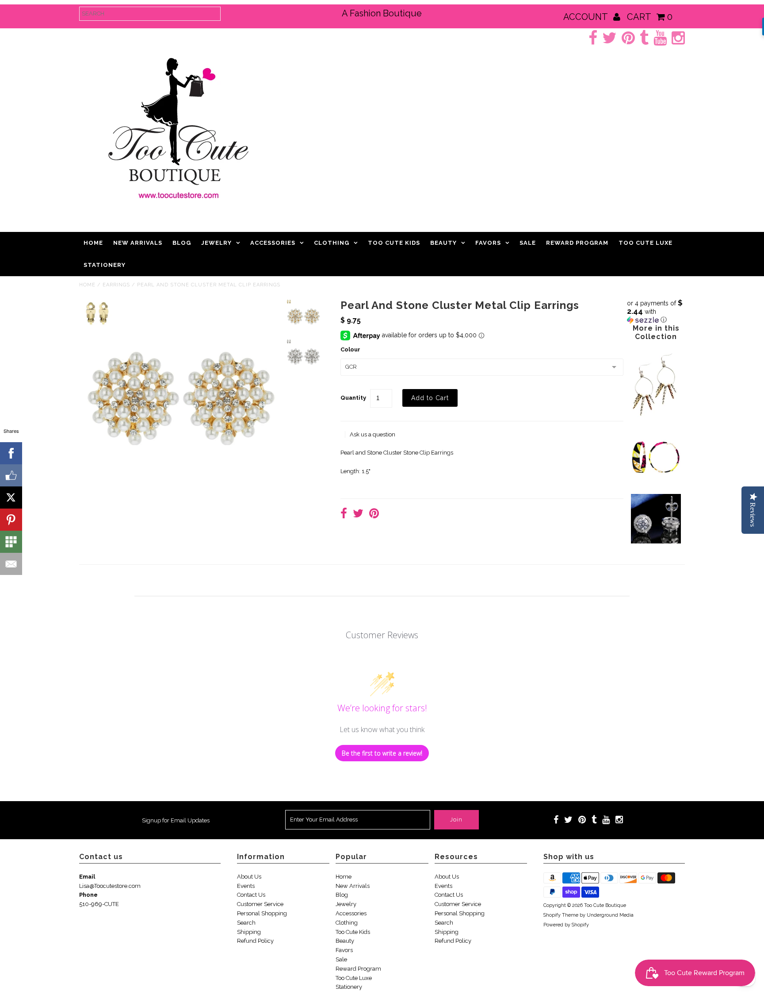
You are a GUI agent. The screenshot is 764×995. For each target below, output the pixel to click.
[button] (656, 311)
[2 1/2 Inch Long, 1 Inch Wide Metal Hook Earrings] (654, 418)
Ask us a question (372, 434)
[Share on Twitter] (358, 514)
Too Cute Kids (394, 242)
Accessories (272, 242)
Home (93, 242)
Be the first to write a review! (382, 753)
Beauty (443, 242)
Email (87, 876)
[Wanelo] (11, 542)
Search (246, 922)
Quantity (353, 397)
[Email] (11, 564)
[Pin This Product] (374, 514)
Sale (528, 242)
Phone (88, 894)
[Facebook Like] (11, 475)
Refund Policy (255, 940)
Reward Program (577, 242)
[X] (11, 497)
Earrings (116, 285)
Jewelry (216, 242)
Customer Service (260, 904)
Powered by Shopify (566, 925)
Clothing (331, 242)
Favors (488, 242)
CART (649, 17)
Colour (350, 349)
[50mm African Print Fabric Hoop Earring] (655, 480)
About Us (249, 876)
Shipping (249, 932)
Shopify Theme (560, 915)
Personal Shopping (262, 913)
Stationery (105, 265)
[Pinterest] (11, 520)
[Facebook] (11, 453)
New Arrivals (137, 242)
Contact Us (251, 894)
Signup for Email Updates (176, 820)
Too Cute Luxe (645, 242)
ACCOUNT (586, 17)
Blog (181, 242)
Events (246, 886)
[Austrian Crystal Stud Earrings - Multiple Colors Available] (655, 541)
